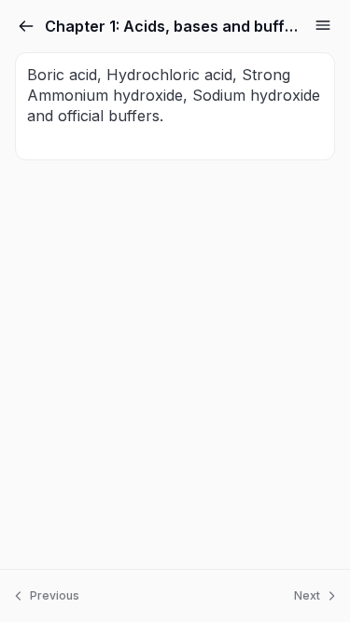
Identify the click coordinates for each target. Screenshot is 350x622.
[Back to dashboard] (26, 26)
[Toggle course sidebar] (323, 25)
